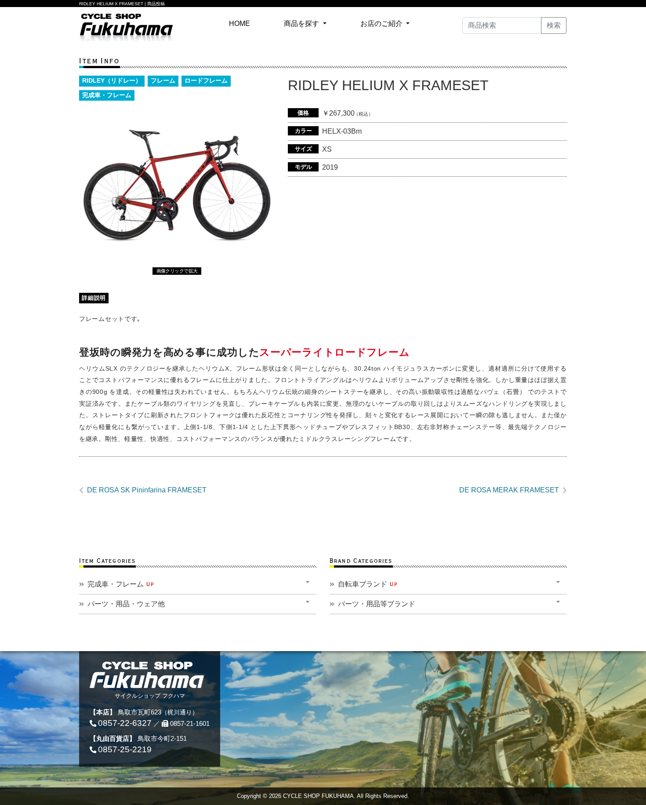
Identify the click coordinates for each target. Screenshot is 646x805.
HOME (241, 23)
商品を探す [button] (302, 23)
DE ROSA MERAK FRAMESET (509, 490)
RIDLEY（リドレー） (112, 80)
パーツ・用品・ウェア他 (126, 604)
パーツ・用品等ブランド (376, 604)
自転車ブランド (368, 584)
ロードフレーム (206, 80)
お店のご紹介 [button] (382, 23)
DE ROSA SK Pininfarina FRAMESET (147, 490)
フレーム (163, 80)
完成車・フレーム (106, 95)
